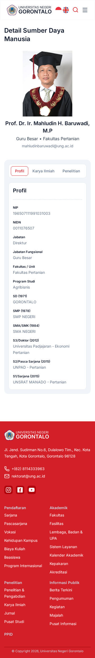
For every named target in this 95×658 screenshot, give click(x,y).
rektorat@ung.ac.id (28, 476)
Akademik (59, 507)
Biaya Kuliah (14, 549)
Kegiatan (57, 607)
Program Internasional (23, 565)
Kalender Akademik (66, 555)
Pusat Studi (14, 621)
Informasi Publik (64, 582)
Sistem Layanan (63, 546)
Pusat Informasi (63, 623)
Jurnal (9, 613)
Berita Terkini (61, 590)
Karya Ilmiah (14, 604)
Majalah (56, 615)
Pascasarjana (15, 523)
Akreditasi (58, 572)
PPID (8, 634)
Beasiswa (12, 557)
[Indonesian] (58, 10)
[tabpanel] (47, 286)
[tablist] (47, 171)
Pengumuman (61, 598)
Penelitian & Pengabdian (14, 593)
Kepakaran (59, 563)
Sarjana (10, 515)
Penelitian (13, 582)
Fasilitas (56, 523)
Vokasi (10, 532)
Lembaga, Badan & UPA (66, 535)
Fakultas (57, 515)
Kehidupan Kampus (20, 540)
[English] (66, 10)
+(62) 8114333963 (28, 468)
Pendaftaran (15, 507)
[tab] (19, 171)
